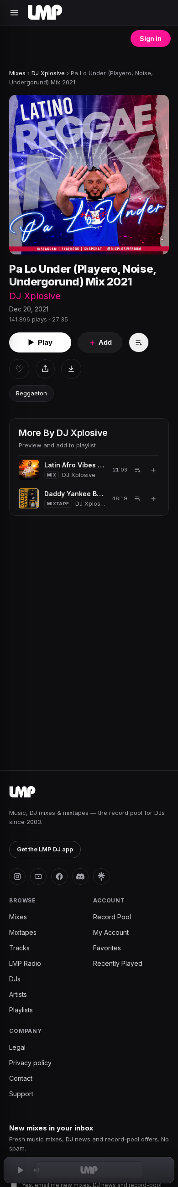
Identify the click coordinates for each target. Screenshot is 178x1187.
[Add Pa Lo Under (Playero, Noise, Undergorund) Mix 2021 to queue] (139, 342)
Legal (17, 1047)
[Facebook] (59, 876)
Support (21, 1094)
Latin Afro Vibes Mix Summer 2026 (75, 465)
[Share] (45, 368)
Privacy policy (30, 1063)
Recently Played (117, 963)
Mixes (17, 73)
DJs (15, 979)
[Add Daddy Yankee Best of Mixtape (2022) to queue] (137, 498)
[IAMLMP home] (22, 792)
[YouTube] (38, 876)
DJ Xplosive (48, 73)
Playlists (21, 1010)
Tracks (19, 948)
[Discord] (80, 876)
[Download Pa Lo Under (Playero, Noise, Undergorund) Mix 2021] (71, 369)
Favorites (107, 948)
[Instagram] (17, 876)
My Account (111, 932)
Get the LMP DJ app (45, 849)
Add (100, 342)
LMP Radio (25, 963)
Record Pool (112, 917)
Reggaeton (31, 393)
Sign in (151, 38)
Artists (18, 994)
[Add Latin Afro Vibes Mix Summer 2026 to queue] (137, 469)
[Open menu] (14, 13)
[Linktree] (101, 876)
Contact (20, 1078)
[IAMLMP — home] (45, 13)
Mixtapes (23, 932)
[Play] (20, 1170)
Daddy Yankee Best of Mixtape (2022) (74, 494)
